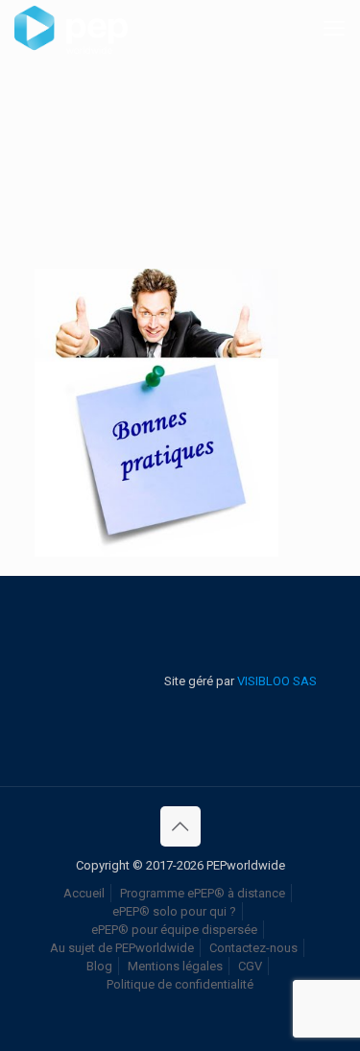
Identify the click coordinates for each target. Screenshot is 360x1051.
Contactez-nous (253, 948)
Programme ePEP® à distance (202, 893)
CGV (250, 966)
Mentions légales (175, 966)
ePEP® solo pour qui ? (174, 911)
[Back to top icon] (180, 826)
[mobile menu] (334, 28)
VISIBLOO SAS (275, 681)
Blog (99, 966)
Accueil (84, 893)
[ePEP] (71, 29)
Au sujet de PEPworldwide (122, 948)
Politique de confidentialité (180, 984)
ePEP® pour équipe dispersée (174, 929)
